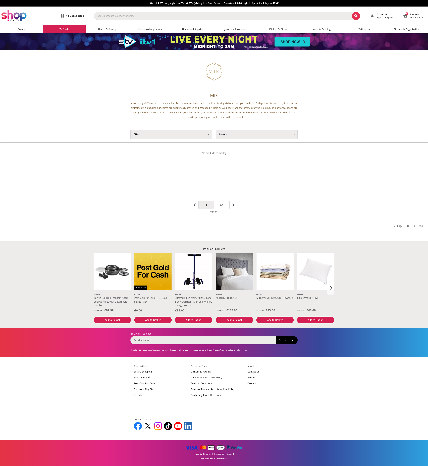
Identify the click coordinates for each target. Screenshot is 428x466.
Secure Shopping (143, 371)
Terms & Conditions (201, 383)
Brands (21, 29)
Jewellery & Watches (235, 29)
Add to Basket (112, 319)
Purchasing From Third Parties (207, 395)
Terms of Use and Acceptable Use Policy (213, 389)
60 (414, 225)
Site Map (138, 395)
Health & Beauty (107, 29)
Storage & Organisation (406, 29)
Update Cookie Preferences (214, 458)
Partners (252, 377)
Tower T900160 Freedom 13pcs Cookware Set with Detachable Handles (111, 301)
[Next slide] (330, 288)
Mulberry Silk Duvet (226, 297)
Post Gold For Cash (144, 383)
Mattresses (364, 29)
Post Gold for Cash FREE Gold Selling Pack (150, 299)
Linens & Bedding (321, 29)
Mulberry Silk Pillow (307, 297)
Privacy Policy (218, 350)
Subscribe (286, 340)
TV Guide (64, 29)
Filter (136, 134)
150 (421, 225)
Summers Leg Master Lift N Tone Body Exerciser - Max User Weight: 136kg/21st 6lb (193, 301)
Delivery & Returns (201, 371)
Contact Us (253, 371)
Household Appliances (150, 29)
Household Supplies (192, 29)
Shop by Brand (142, 377)
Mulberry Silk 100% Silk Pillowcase (274, 297)
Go (221, 204)
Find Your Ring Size (144, 389)
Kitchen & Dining (278, 29)
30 (408, 225)
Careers (251, 383)
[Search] (356, 16)
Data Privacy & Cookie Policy (206, 377)
